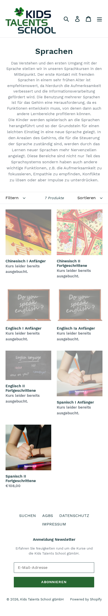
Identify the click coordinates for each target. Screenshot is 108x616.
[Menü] (99, 18)
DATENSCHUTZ (74, 515)
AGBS (47, 515)
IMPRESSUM (54, 524)
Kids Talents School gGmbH (42, 599)
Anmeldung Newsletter (54, 539)
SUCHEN (27, 515)
